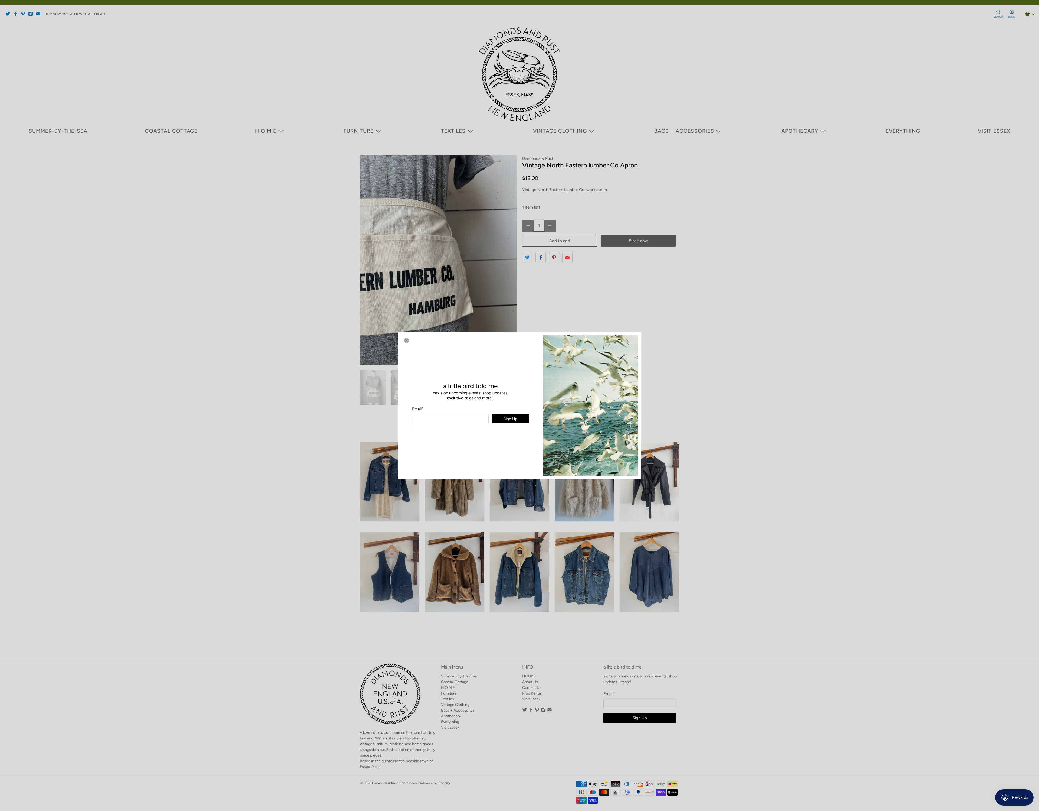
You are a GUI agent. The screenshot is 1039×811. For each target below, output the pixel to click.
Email (417, 409)
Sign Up (510, 418)
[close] (406, 340)
